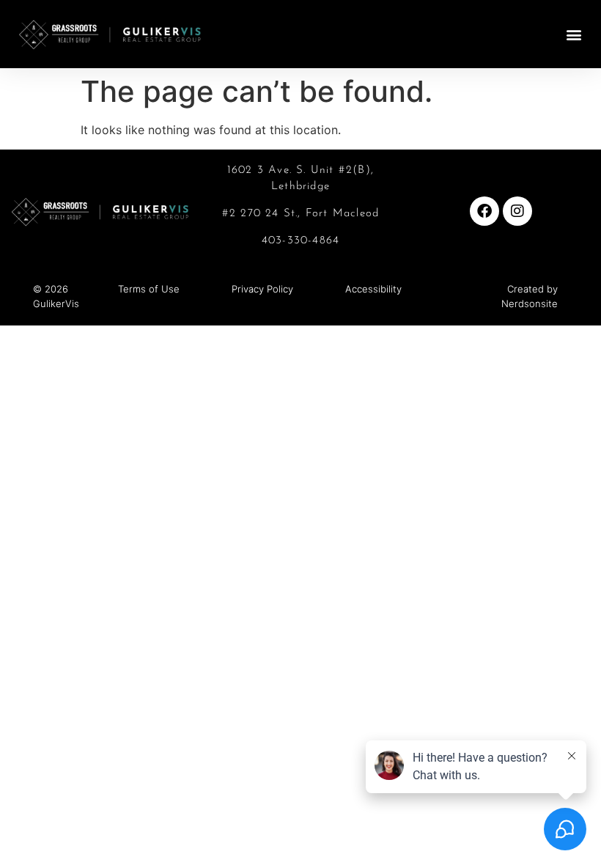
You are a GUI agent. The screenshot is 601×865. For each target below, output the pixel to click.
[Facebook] (484, 211)
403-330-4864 (300, 240)
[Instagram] (517, 211)
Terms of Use (149, 289)
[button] (574, 34)
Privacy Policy (262, 289)
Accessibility (373, 289)
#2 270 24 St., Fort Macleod (300, 213)
